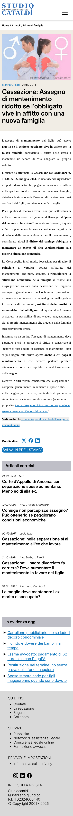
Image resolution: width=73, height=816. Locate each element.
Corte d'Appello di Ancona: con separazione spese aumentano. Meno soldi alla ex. (31, 486)
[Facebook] (31, 440)
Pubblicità (21, 734)
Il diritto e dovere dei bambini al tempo (34, 645)
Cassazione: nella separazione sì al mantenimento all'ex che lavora (35, 541)
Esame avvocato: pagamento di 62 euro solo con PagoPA (37, 656)
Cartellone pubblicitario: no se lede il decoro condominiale (38, 634)
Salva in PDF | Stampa (23, 450)
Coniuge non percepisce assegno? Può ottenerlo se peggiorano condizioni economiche (35, 515)
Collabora (21, 717)
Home (5, 25)
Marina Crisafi (11, 84)
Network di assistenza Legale (36, 738)
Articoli (16, 25)
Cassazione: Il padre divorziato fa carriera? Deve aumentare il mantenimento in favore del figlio (33, 567)
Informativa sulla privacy (32, 764)
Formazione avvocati (30, 746)
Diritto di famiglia (33, 25)
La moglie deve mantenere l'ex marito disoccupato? (31, 594)
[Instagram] (15, 776)
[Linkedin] (37, 440)
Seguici (19, 712)
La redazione (23, 708)
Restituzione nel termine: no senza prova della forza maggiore (37, 667)
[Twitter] (24, 440)
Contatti (19, 704)
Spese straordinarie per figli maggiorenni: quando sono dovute (37, 678)
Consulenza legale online (33, 742)
